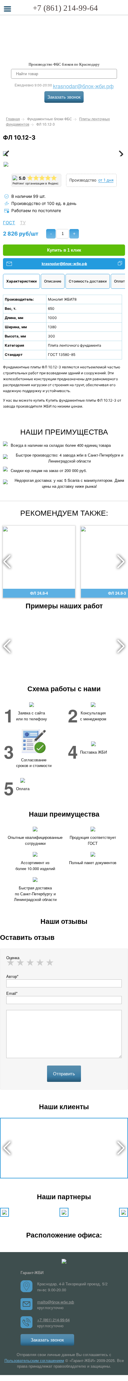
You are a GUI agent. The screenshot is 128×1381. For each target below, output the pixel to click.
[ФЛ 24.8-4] (39, 529)
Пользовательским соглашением (34, 1360)
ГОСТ (9, 222)
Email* (12, 993)
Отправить (64, 1073)
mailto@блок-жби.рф (55, 1302)
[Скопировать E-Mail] (120, 263)
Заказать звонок (64, 97)
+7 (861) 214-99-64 (65, 8)
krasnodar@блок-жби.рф (83, 86)
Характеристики (21, 281)
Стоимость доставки (88, 281)
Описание (52, 281)
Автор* (12, 976)
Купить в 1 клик (64, 249)
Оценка (12, 957)
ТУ (23, 222)
